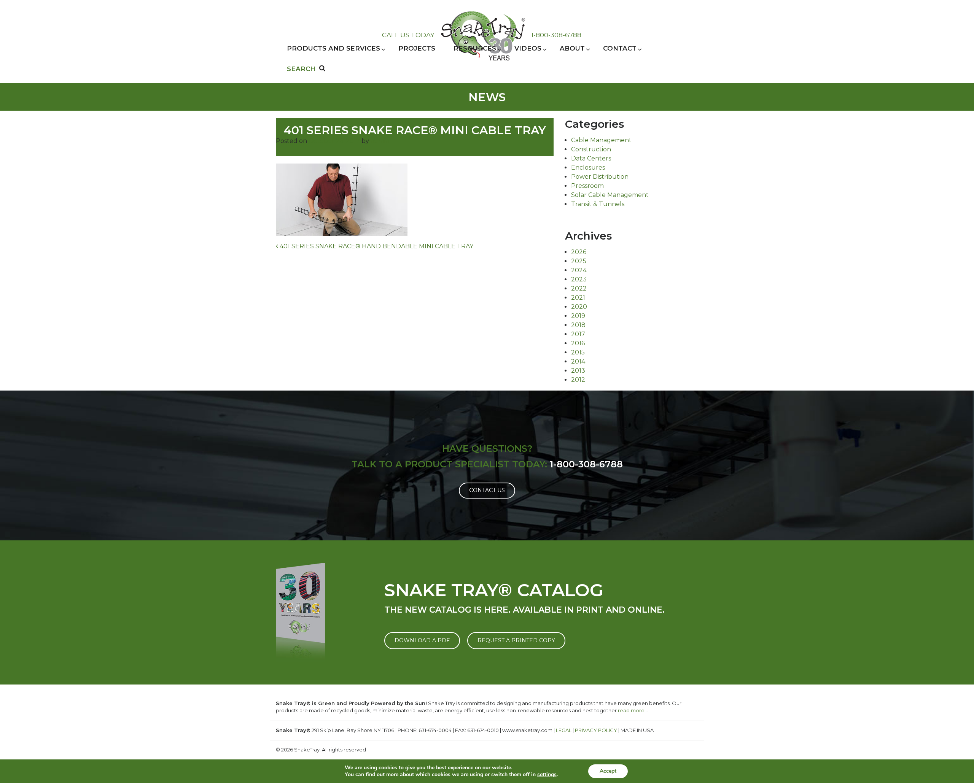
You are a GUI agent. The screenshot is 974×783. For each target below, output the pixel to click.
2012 (578, 379)
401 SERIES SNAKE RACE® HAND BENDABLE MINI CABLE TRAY (375, 246)
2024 (579, 270)
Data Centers (591, 158)
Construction (591, 149)
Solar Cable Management (610, 195)
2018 (578, 325)
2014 (578, 361)
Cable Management (601, 140)
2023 (579, 279)
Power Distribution (600, 176)
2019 (578, 315)
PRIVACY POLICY (596, 730)
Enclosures (588, 167)
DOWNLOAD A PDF (422, 640)
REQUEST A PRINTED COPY (516, 640)
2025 (578, 261)
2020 (579, 306)
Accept (608, 771)
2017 (578, 334)
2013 (578, 370)
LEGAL (563, 730)
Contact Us (487, 490)
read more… (633, 710)
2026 (578, 252)
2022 (579, 288)
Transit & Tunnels (597, 204)
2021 (578, 297)
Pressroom (587, 185)
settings (547, 774)
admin (380, 141)
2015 (578, 352)
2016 (578, 343)
